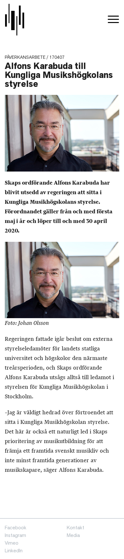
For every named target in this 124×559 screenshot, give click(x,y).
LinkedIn (14, 550)
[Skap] (14, 20)
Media (73, 535)
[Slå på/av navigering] (113, 20)
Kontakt (75, 527)
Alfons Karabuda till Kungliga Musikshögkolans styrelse (59, 75)
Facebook (15, 527)
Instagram (15, 535)
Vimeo (11, 543)
